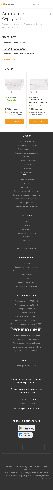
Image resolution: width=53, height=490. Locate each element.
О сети (26, 221)
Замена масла (26, 187)
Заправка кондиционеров (26, 206)
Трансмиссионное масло (26, 145)
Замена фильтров (26, 202)
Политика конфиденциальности (26, 271)
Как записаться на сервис (26, 286)
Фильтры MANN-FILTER (26, 366)
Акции (26, 278)
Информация (26, 258)
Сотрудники (27, 229)
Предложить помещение (26, 248)
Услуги (26, 174)
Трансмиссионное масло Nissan (26, 343)
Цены (26, 183)
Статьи (26, 244)
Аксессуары (26, 164)
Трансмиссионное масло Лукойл (26, 339)
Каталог (26, 136)
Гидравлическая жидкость (26, 153)
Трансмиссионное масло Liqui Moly (26, 347)
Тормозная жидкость (26, 149)
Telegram (33, 447)
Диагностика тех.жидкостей (26, 199)
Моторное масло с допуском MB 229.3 (26, 324)
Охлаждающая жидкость (26, 160)
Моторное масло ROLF (26, 312)
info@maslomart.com (28, 408)
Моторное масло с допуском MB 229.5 (26, 328)
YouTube (40, 447)
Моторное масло (26, 141)
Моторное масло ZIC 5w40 (26, 301)
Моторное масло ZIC (26, 309)
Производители (26, 275)
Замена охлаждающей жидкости (26, 195)
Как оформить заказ (26, 282)
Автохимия (26, 168)
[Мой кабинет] (44, 4)
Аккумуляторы (27, 172)
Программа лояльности (26, 233)
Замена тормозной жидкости (26, 191)
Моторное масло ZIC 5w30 (26, 305)
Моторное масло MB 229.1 (26, 320)
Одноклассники (47, 447)
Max (26, 447)
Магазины (27, 263)
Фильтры (26, 157)
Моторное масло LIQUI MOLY (27, 316)
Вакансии (26, 240)
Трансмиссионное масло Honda (26, 335)
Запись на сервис (26, 179)
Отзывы (26, 237)
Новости (26, 225)
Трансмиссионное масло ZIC (26, 351)
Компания (26, 216)
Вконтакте (20, 447)
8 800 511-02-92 (27, 399)
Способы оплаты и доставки (26, 267)
